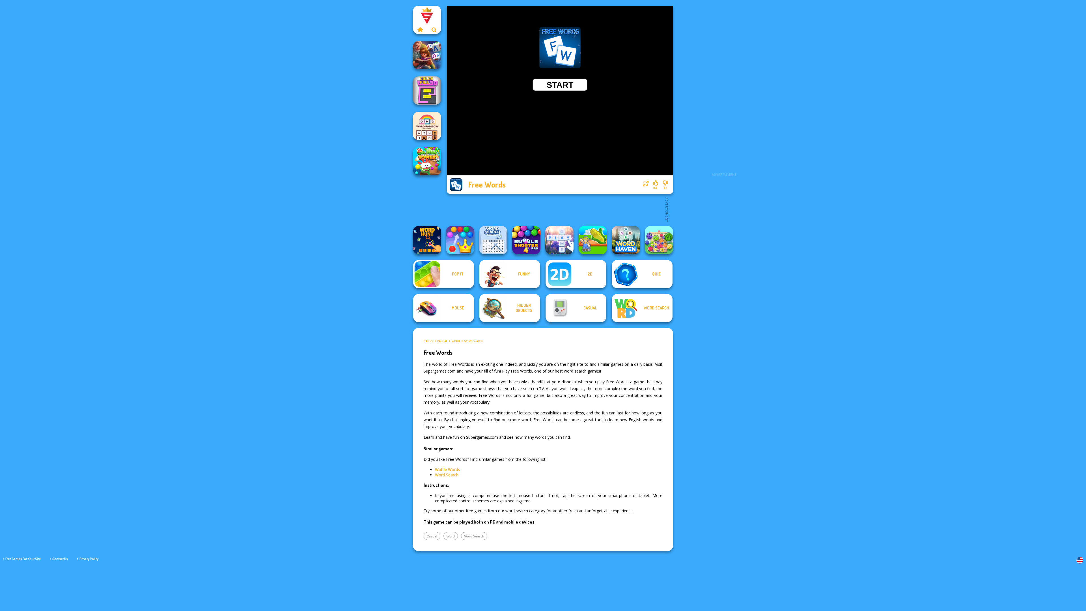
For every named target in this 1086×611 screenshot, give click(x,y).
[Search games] (434, 29)
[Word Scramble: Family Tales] (427, 55)
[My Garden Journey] (593, 240)
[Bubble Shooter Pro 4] (526, 240)
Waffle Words (447, 469)
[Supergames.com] (420, 29)
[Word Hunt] (427, 240)
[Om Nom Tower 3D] (427, 161)
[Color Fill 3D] (427, 90)
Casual (442, 341)
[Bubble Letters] (559, 240)
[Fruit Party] (659, 240)
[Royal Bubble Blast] (460, 240)
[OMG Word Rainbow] (427, 126)
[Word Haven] (626, 240)
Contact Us (60, 559)
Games (428, 341)
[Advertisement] (724, 90)
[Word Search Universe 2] (493, 240)
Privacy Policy (88, 559)
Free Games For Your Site (23, 559)
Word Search (473, 341)
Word (456, 341)
